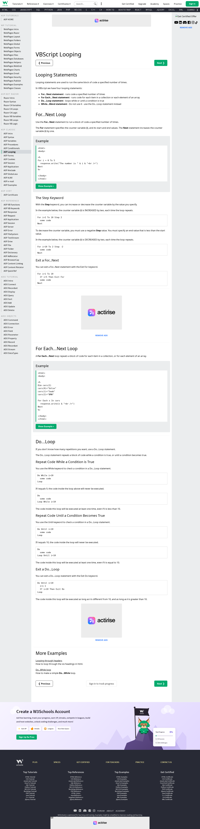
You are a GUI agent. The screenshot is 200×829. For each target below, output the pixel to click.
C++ (93, 9)
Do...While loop (43, 669)
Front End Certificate (167, 783)
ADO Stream (9, 349)
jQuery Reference (76, 799)
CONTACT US (166, 762)
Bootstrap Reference (76, 789)
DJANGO (191, 9)
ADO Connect (10, 284)
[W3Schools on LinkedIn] (180, 22)
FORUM (101, 810)
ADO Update (9, 306)
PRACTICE (140, 762)
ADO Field (8, 331)
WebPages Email (11, 73)
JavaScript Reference (75, 781)
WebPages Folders (12, 40)
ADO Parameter (11, 334)
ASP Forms (9, 155)
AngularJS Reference (76, 797)
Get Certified (128, 3)
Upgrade (142, 3)
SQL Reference (76, 783)
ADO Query (9, 295)
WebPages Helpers (12, 62)
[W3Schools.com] (19, 764)
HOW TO (110, 9)
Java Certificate (167, 793)
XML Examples (122, 797)
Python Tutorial (30, 787)
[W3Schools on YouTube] (176, 22)
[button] (95, 3)
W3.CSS (78, 9)
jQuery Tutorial (30, 799)
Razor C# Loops (11, 109)
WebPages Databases (14, 58)
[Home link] (5, 3)
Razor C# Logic (10, 112)
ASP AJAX (8, 177)
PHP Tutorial (30, 793)
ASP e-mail (9, 181)
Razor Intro (9, 98)
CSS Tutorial (30, 779)
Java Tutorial (30, 795)
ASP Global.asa (11, 174)
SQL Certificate (167, 785)
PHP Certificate (167, 789)
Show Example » (46, 186)
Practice (178, 3)
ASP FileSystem (11, 234)
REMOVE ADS (101, 335)
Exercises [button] (47, 3)
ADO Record (9, 342)
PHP (68, 9)
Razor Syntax (10, 101)
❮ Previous (44, 62)
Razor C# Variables (12, 105)
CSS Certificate (167, 779)
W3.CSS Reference (76, 787)
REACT (138, 9)
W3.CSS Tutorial (30, 789)
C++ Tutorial (30, 797)
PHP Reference (76, 791)
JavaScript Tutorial (30, 781)
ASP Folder (9, 248)
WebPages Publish (12, 80)
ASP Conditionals (12, 148)
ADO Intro (8, 280)
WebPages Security (12, 77)
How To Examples (122, 783)
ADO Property (10, 338)
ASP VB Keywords (12, 208)
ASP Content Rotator (14, 267)
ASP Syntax (9, 137)
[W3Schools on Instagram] (193, 22)
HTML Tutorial (30, 777)
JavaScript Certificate (167, 781)
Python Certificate (167, 787)
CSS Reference (76, 779)
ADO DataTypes (11, 353)
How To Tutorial (30, 783)
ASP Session (9, 163)
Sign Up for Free (26, 736)
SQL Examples (122, 785)
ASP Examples (10, 185)
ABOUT (110, 810)
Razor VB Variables (12, 116)
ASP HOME (9, 19)
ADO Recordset (11, 288)
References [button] (32, 3)
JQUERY (160, 9)
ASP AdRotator (11, 256)
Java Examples (122, 795)
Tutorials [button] (16, 3)
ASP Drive (8, 241)
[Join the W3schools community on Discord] (185, 22)
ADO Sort (8, 299)
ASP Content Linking (13, 263)
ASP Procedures (11, 144)
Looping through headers (49, 660)
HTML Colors (75, 793)
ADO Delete (9, 310)
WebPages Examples (13, 84)
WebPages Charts (12, 69)
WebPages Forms (12, 47)
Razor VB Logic (11, 123)
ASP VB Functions (12, 204)
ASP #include (10, 170)
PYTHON (48, 9)
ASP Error (8, 230)
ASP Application (11, 166)
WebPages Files (11, 55)
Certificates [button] (63, 3)
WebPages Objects (12, 51)
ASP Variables (10, 140)
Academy (154, 3)
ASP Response (10, 212)
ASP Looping (10, 151)
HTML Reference (76, 777)
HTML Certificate (167, 777)
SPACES (57, 762)
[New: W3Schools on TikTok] (196, 22)
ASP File (7, 245)
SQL (38, 9)
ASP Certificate (11, 194)
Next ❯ (161, 62)
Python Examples (122, 787)
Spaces (166, 3)
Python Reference (76, 785)
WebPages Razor (11, 32)
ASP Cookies (9, 159)
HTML (5, 9)
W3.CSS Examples (122, 789)
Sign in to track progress (101, 683)
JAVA (59, 9)
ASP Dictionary (10, 252)
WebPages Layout (12, 36)
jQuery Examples (122, 799)
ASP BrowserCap (11, 259)
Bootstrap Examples (122, 791)
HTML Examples (121, 777)
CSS (14, 9)
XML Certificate (167, 799)
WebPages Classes (12, 88)
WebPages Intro (11, 29)
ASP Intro (8, 133)
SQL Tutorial (30, 785)
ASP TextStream (11, 237)
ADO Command (11, 320)
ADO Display (9, 291)
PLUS (35, 762)
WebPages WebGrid (13, 66)
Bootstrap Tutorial (30, 791)
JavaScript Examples (122, 781)
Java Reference (76, 795)
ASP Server (9, 226)
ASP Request (9, 215)
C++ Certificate (167, 795)
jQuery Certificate (167, 791)
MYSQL (149, 9)
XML (181, 9)
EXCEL (172, 9)
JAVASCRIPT (26, 9)
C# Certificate (167, 797)
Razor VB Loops (11, 120)
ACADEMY (120, 810)
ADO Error (8, 327)
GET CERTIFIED (83, 762)
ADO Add (8, 302)
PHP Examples (122, 793)
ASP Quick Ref (10, 270)
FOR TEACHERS (112, 762)
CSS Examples (122, 779)
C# (100, 9)
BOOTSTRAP (125, 9)
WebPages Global (12, 44)
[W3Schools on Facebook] (189, 22)
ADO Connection (11, 323)
